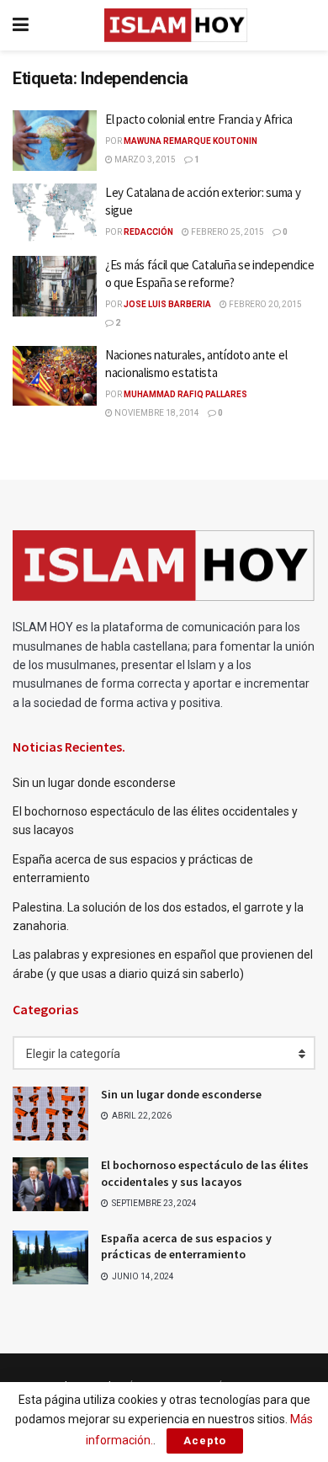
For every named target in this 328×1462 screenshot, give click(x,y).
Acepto (204, 1440)
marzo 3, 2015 (144, 159)
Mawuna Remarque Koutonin (190, 141)
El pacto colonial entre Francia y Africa (199, 119)
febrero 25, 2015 (226, 232)
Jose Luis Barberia (167, 304)
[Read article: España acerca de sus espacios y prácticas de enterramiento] (50, 1257)
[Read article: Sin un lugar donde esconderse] (50, 1113)
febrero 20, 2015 (264, 304)
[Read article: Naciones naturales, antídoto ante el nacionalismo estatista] (55, 376)
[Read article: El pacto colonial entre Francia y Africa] (55, 140)
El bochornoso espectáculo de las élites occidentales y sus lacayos (205, 1173)
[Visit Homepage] (175, 25)
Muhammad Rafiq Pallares (185, 394)
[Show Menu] (21, 25)
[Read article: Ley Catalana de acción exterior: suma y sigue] (55, 213)
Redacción (148, 232)
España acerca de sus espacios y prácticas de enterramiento (186, 1247)
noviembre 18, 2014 (156, 412)
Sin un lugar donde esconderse (94, 782)
